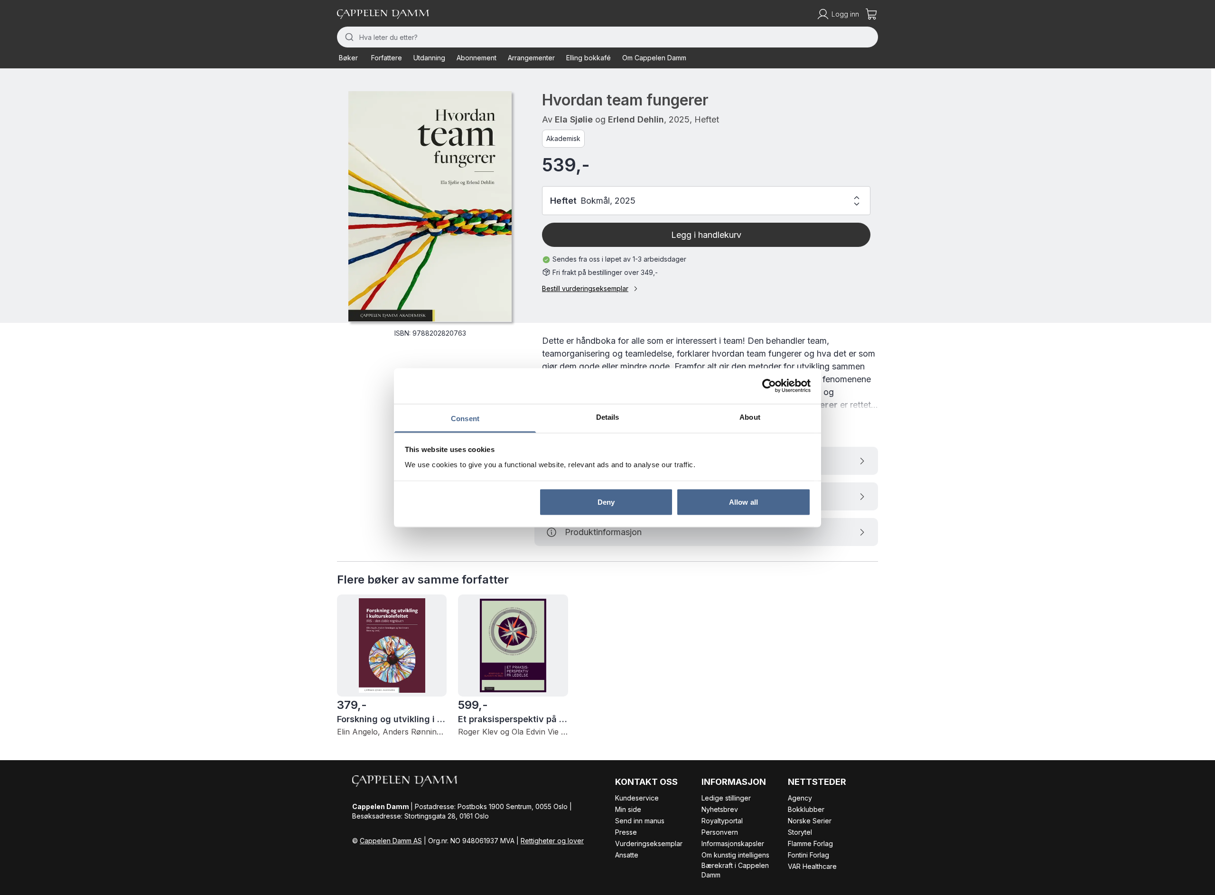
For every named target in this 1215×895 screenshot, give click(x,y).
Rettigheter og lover (552, 841)
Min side (628, 809)
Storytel (800, 832)
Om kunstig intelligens (735, 855)
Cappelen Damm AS (391, 841)
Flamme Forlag (810, 843)
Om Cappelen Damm (654, 58)
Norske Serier (810, 821)
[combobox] (607, 37)
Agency (800, 798)
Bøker (348, 58)
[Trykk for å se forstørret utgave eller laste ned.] (430, 206)
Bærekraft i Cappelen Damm (735, 870)
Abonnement (476, 58)
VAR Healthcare (812, 866)
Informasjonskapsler (732, 843)
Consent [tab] (465, 418)
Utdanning (429, 58)
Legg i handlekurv (706, 235)
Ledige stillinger (726, 798)
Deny (606, 502)
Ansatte (626, 855)
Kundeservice (637, 798)
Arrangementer (531, 58)
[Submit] (348, 37)
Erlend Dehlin (636, 119)
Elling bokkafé (588, 58)
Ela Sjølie (574, 119)
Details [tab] (607, 417)
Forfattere (386, 58)
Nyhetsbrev (719, 809)
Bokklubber (806, 809)
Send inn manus (639, 821)
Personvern (719, 832)
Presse (626, 832)
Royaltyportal (722, 821)
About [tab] (749, 417)
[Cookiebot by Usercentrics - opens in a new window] (769, 386)
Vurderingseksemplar (648, 843)
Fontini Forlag (808, 855)
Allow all (743, 502)
